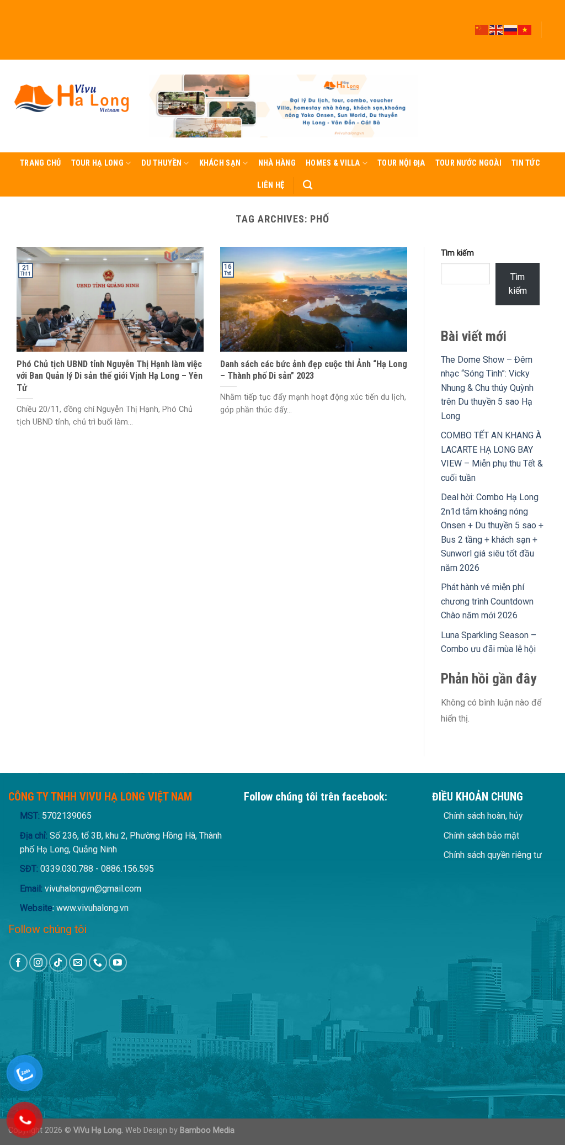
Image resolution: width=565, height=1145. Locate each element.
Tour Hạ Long (97, 163)
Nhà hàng (277, 163)
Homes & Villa (333, 163)
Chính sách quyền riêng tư (493, 855)
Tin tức (525, 163)
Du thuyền (161, 163)
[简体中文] (482, 29)
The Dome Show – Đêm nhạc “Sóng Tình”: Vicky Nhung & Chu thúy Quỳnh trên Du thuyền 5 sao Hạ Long (487, 387)
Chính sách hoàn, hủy (483, 815)
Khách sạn (220, 163)
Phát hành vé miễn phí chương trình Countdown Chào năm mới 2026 (487, 601)
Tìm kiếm (457, 253)
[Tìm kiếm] (307, 185)
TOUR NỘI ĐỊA (401, 163)
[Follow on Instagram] (551, 15)
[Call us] (551, 45)
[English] (496, 29)
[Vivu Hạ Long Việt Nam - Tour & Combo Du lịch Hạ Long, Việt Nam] (70, 106)
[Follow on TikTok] (551, 25)
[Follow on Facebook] (551, 5)
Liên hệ (270, 185)
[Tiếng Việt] (525, 29)
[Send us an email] (551, 35)
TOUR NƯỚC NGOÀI (468, 163)
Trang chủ (40, 163)
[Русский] (511, 29)
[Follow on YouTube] (551, 55)
